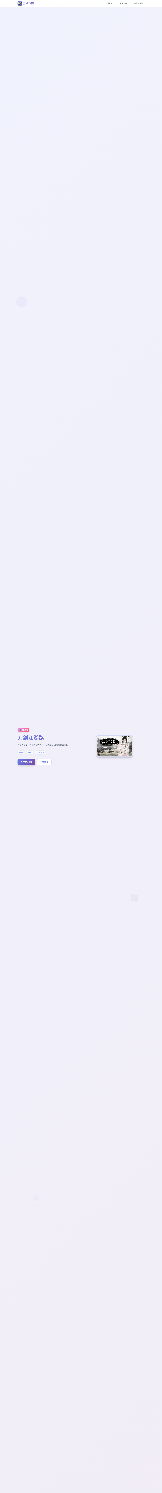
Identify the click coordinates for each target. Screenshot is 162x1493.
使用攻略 (123, 3)
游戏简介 (109, 3)
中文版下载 (138, 3)
